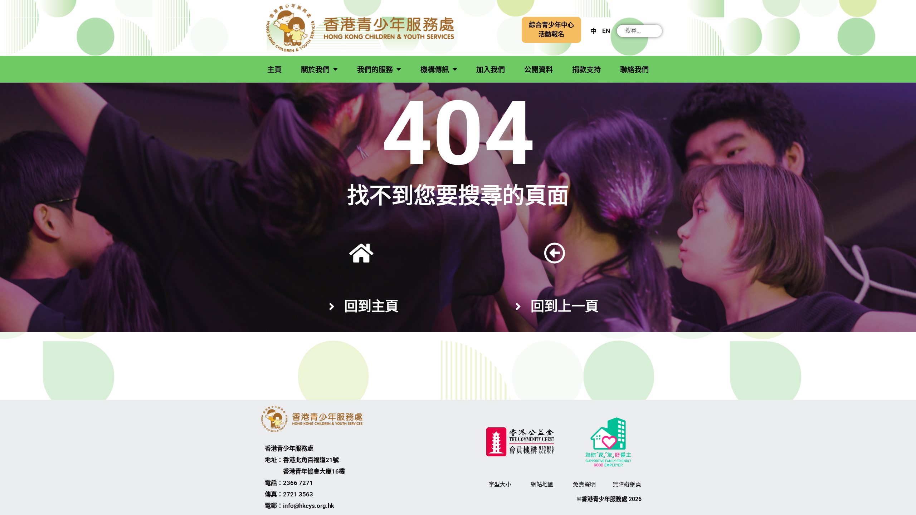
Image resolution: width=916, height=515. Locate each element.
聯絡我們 (634, 69)
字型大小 (499, 484)
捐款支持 (586, 69)
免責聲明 (584, 484)
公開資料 (538, 69)
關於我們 (315, 69)
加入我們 (490, 69)
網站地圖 (542, 484)
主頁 (274, 69)
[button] (551, 30)
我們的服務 (375, 69)
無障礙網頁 (627, 484)
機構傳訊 (434, 69)
